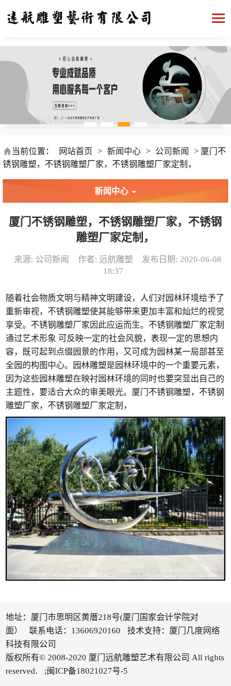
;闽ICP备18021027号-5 (86, 670)
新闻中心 (124, 151)
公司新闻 (172, 151)
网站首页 (76, 151)
